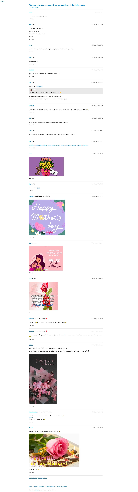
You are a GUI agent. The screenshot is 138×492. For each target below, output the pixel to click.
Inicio (30, 486)
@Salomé (67, 145)
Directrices (41, 486)
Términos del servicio (50, 486)
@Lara (49, 145)
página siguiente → (42, 478)
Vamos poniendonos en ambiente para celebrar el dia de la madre (57, 5)
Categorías (35, 486)
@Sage (31, 417)
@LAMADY (32, 145)
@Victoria (45, 145)
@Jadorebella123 (56, 145)
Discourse (37, 490)
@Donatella (73, 145)
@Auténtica (39, 145)
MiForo (2, 1)
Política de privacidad (62, 486)
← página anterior (33, 478)
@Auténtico (85, 145)
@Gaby (62, 145)
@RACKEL (39, 86)
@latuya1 (79, 145)
